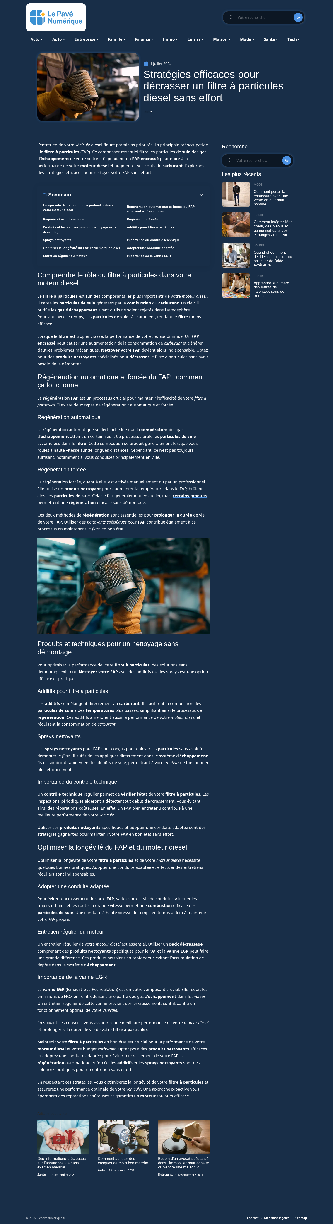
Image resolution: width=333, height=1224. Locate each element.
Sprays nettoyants (57, 240)
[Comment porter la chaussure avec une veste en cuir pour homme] (236, 194)
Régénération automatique (63, 219)
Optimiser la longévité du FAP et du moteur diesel (81, 248)
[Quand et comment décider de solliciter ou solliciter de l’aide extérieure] (236, 255)
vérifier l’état (134, 794)
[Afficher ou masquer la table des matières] (138, 195)
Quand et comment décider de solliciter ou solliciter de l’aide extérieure (273, 258)
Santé (41, 1175)
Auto (148, 111)
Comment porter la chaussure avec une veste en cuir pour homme (271, 197)
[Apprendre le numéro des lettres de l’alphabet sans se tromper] (236, 285)
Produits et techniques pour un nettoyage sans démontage (79, 229)
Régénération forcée (142, 219)
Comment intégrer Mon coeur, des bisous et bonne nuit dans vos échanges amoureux (273, 228)
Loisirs (259, 215)
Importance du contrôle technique (153, 240)
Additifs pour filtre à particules (150, 227)
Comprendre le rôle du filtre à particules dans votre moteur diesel (78, 207)
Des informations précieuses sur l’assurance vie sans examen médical (61, 1162)
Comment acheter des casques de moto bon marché (123, 1160)
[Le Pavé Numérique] (56, 17)
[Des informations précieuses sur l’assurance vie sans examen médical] (63, 1137)
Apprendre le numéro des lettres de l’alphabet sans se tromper (271, 289)
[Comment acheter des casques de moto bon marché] (123, 1137)
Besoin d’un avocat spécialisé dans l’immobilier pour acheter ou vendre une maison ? (183, 1162)
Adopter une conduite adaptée (150, 248)
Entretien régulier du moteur (65, 256)
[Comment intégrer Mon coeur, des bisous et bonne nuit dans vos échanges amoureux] (236, 224)
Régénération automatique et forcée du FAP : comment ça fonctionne (162, 209)
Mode (258, 184)
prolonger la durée (173, 515)
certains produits (190, 495)
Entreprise (166, 1175)
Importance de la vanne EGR (149, 256)
